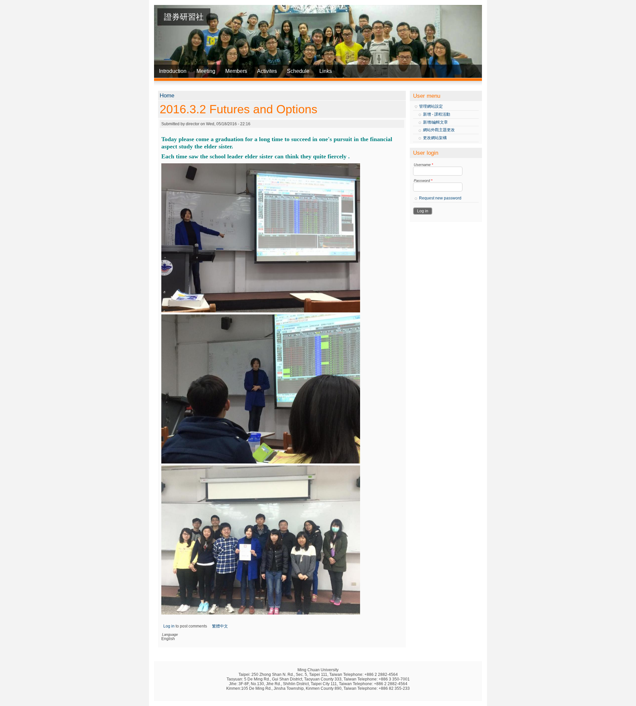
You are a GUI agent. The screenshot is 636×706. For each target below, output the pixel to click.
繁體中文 (220, 626)
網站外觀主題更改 (439, 130)
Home (167, 95)
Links (325, 71)
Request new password (440, 198)
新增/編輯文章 (435, 122)
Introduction (172, 71)
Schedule (298, 71)
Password (423, 181)
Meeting (205, 71)
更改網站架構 (435, 138)
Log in (169, 626)
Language (170, 634)
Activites (267, 71)
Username (423, 165)
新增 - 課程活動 (436, 114)
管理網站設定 (431, 106)
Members (236, 71)
